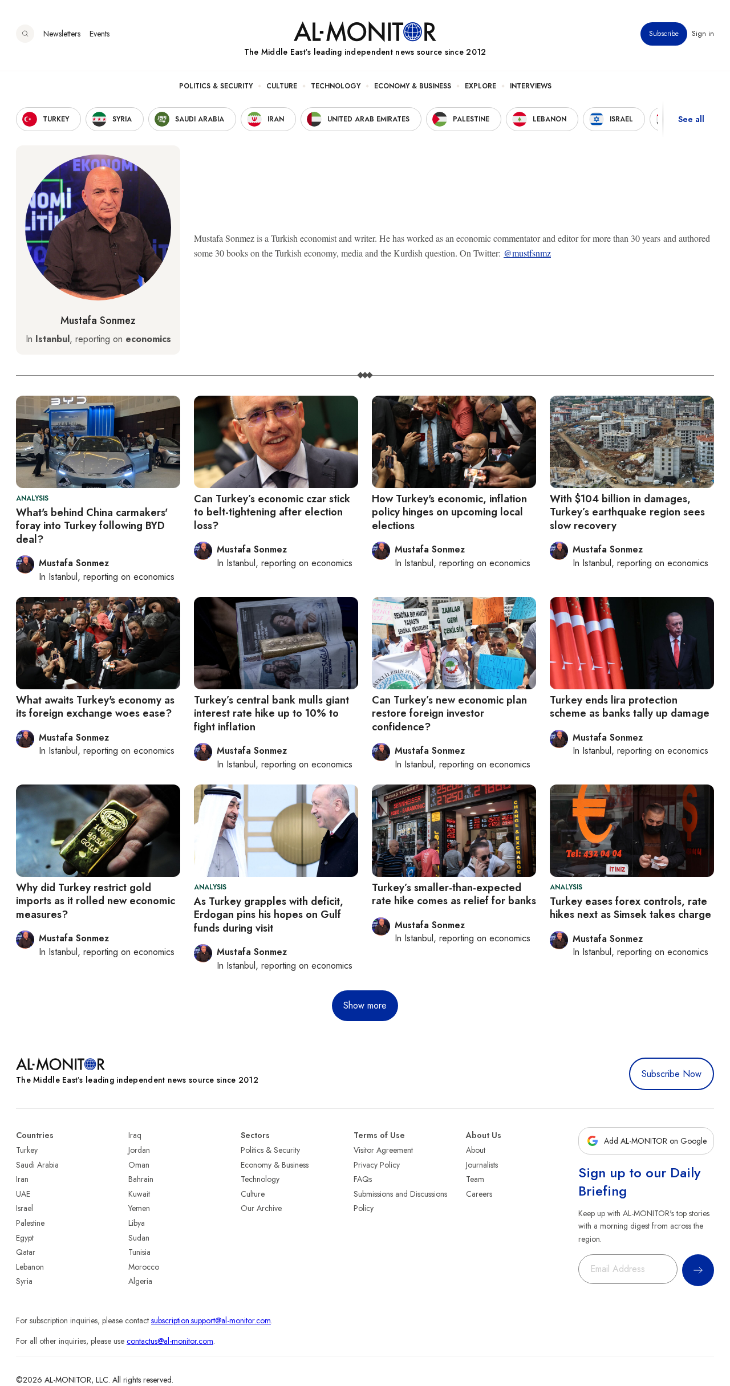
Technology (335, 86)
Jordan (139, 1150)
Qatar (25, 1252)
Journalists (482, 1164)
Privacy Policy (377, 1164)
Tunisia (139, 1252)
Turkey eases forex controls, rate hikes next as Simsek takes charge (630, 908)
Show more (365, 1005)
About (475, 1150)
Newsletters (61, 33)
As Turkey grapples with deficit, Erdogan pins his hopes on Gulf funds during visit (268, 915)
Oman (138, 1164)
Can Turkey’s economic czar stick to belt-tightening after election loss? (272, 512)
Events (100, 33)
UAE (23, 1194)
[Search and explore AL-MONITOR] (25, 34)
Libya (136, 1223)
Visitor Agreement (383, 1150)
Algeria (140, 1281)
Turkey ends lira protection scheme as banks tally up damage (629, 707)
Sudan (138, 1237)
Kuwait (139, 1194)
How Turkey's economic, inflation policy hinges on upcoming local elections (449, 512)
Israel (24, 1208)
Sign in (703, 34)
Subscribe (664, 34)
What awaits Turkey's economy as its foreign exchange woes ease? (95, 707)
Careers (479, 1194)
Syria (24, 1281)
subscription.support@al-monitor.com (211, 1320)
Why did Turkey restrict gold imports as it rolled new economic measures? (95, 901)
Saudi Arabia (37, 1164)
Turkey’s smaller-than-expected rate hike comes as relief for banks (454, 894)
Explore (480, 86)
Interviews (530, 86)
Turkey (27, 1150)
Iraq (134, 1135)
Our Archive (261, 1208)
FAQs (363, 1179)
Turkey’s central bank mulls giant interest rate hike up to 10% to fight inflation (271, 713)
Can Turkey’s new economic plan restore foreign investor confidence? (449, 713)
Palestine (30, 1223)
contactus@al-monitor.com (170, 1341)
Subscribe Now (671, 1073)
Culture (281, 86)
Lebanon (30, 1267)
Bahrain (140, 1179)
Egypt (25, 1237)
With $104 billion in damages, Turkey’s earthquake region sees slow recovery (627, 512)
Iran (22, 1179)
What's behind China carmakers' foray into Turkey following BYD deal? (92, 526)
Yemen (139, 1208)
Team (475, 1179)
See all (691, 119)
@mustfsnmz (527, 253)
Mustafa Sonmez (98, 320)
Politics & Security (216, 86)
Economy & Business (412, 86)
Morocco (143, 1267)
